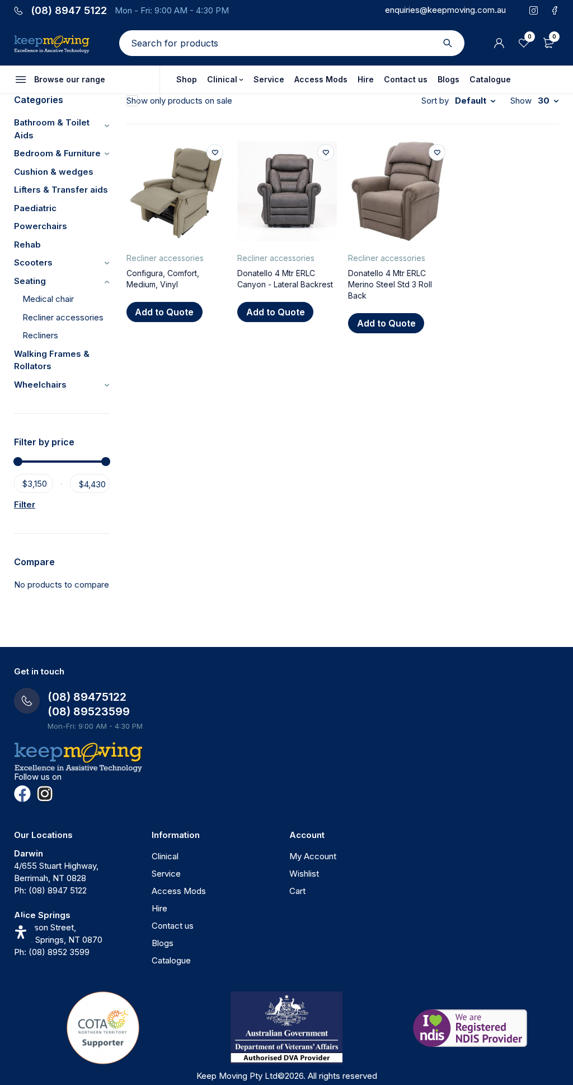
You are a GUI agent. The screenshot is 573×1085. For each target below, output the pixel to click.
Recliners (40, 335)
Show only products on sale (179, 100)
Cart (297, 891)
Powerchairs (40, 226)
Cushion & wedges (53, 171)
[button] (164, 312)
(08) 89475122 (87, 697)
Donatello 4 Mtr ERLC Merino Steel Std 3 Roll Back (390, 284)
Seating (30, 281)
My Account (312, 856)
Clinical (165, 856)
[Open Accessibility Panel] (21, 932)
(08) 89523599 (89, 711)
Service (166, 873)
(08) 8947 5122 (69, 10)
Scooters (33, 262)
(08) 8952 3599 (59, 952)
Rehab (27, 244)
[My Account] (499, 43)
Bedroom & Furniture (57, 153)
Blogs (162, 943)
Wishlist (304, 873)
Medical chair (48, 299)
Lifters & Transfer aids (61, 189)
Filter (24, 504)
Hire (159, 908)
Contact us (173, 925)
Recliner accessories (63, 317)
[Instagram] (44, 793)
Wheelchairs (40, 384)
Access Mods (179, 891)
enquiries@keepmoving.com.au (445, 9)
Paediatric (35, 208)
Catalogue (171, 960)
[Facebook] (22, 793)
